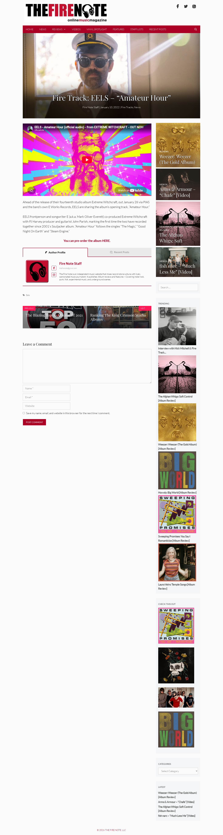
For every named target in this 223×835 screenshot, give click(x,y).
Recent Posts (157, 29)
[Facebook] (177, 6)
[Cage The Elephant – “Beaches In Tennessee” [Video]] (176, 705)
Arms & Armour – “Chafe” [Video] (176, 801)
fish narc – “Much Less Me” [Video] (176, 815)
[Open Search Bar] (195, 29)
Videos (76, 29)
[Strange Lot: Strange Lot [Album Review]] (176, 681)
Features (118, 29)
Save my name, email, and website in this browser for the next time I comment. (68, 413)
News (42, 29)
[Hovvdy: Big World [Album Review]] (176, 745)
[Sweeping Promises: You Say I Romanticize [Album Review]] (176, 641)
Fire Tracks (127, 107)
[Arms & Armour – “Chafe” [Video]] (178, 198)
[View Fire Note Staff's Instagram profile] (54, 274)
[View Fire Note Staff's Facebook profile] (54, 268)
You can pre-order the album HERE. (87, 240)
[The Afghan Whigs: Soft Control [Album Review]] (178, 243)
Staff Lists (136, 29)
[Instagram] (194, 6)
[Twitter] (185, 6)
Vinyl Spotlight (97, 29)
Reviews (57, 29)
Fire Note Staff (70, 263)
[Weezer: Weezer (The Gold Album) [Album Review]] (178, 165)
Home (29, 29)
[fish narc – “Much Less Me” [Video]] (178, 274)
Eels (28, 295)
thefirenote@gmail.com (68, 268)
